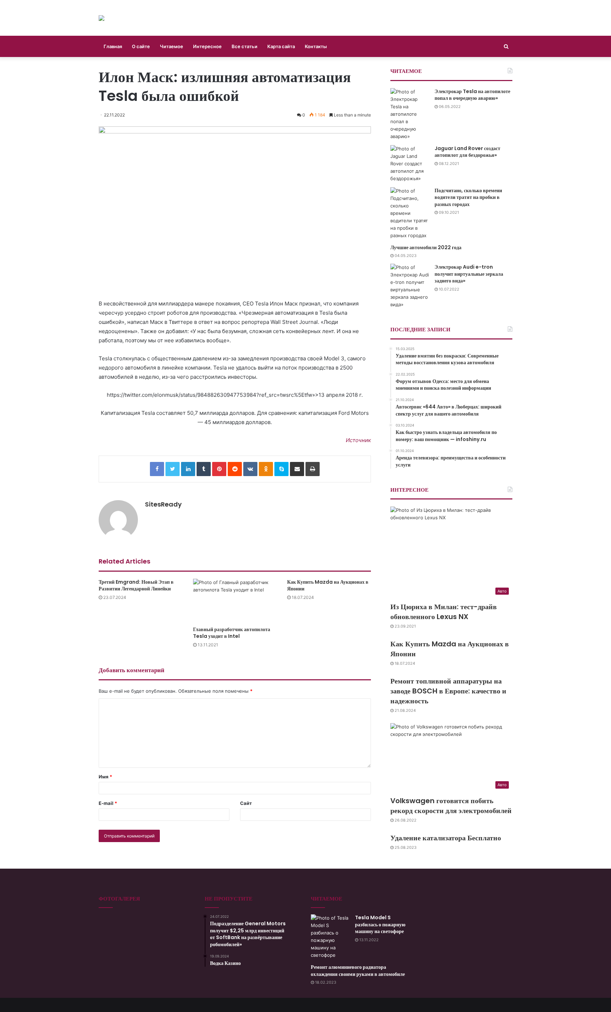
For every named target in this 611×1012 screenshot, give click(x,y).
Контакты (316, 46)
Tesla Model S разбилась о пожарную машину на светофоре (380, 924)
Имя (105, 776)
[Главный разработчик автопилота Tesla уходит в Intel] (235, 601)
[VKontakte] (250, 469)
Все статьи (244, 46)
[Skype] (281, 469)
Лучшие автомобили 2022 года (425, 247)
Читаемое (171, 46)
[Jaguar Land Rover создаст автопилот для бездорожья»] (409, 163)
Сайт (246, 803)
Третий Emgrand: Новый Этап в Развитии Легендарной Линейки (136, 585)
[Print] (313, 469)
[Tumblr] (204, 469)
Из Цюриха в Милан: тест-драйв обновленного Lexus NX (443, 612)
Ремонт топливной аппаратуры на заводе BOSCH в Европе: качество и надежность (448, 691)
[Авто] (101, 18)
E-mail (108, 803)
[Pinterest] (219, 469)
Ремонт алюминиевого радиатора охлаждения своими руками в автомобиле (358, 971)
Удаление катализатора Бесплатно (445, 838)
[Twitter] (172, 469)
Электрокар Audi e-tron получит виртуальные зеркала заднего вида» (469, 273)
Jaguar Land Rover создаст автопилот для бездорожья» (467, 152)
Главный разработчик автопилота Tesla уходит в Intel (231, 633)
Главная (113, 46)
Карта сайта (281, 46)
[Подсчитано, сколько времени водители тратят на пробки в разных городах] (409, 213)
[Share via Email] (297, 469)
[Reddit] (235, 469)
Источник (358, 440)
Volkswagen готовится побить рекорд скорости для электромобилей (451, 806)
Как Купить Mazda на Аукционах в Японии (327, 585)
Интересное (207, 46)
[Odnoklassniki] (266, 469)
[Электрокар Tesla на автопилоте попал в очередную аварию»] (409, 114)
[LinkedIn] (188, 469)
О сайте (141, 46)
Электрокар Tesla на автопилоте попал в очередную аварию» (472, 95)
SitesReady (163, 504)
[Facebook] (157, 469)
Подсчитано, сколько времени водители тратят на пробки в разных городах (468, 197)
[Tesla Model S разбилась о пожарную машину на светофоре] (330, 936)
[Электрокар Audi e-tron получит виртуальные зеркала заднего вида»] (409, 286)
